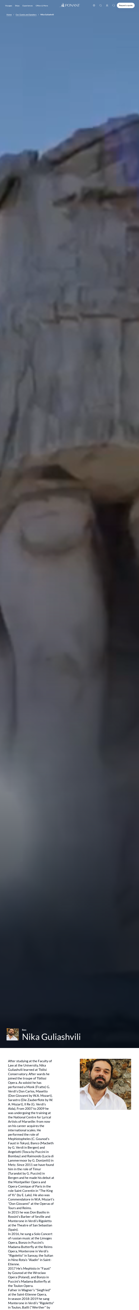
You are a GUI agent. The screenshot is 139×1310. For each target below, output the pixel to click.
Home (9, 15)
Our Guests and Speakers (26, 15)
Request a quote (125, 5)
